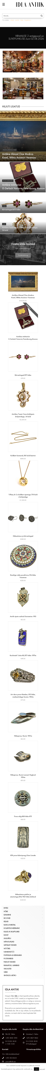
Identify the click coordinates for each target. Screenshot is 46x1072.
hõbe (21, 20)
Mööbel (7, 948)
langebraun (27, 20)
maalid (17, 20)
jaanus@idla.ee (10, 1061)
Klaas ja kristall (10, 925)
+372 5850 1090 (11, 1038)
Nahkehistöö (9, 952)
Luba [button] (36, 1069)
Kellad (6, 921)
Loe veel (42, 1069)
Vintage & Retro (10, 975)
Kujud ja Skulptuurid (11, 931)
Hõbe (6, 911)
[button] (23, 255)
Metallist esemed (10, 945)
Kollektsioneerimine (12, 928)
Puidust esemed (10, 962)
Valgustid (7, 969)
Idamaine (7, 915)
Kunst (6, 935)
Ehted (6, 908)
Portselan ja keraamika (13, 955)
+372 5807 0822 (32, 1038)
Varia (6, 972)
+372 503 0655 (11, 1058)
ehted (12, 20)
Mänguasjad (9, 942)
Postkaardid (8, 958)
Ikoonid (7, 918)
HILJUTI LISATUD (11, 106)
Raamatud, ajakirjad (11, 965)
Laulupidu (7, 938)
